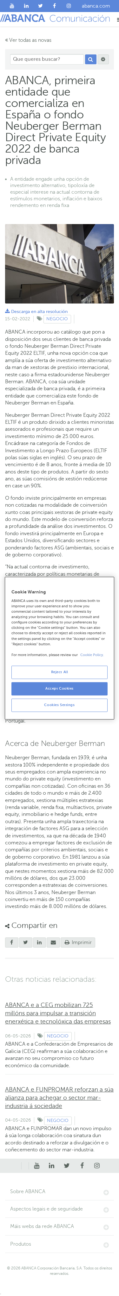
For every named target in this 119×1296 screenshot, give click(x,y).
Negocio (57, 318)
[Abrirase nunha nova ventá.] (11, 942)
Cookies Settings (59, 705)
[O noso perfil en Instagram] (69, 6)
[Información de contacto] (17, 1165)
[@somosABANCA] (40, 6)
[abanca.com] (25, 1165)
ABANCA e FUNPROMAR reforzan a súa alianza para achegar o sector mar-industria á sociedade (59, 1097)
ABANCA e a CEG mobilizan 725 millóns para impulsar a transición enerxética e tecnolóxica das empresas (58, 1013)
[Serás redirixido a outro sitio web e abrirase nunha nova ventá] (39, 942)
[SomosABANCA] (55, 6)
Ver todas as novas (29, 40)
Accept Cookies (59, 688)
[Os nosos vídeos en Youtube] (12, 6)
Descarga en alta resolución (36, 311)
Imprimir (81, 942)
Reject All (59, 672)
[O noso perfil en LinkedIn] (26, 6)
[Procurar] (90, 59)
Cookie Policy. (92, 655)
